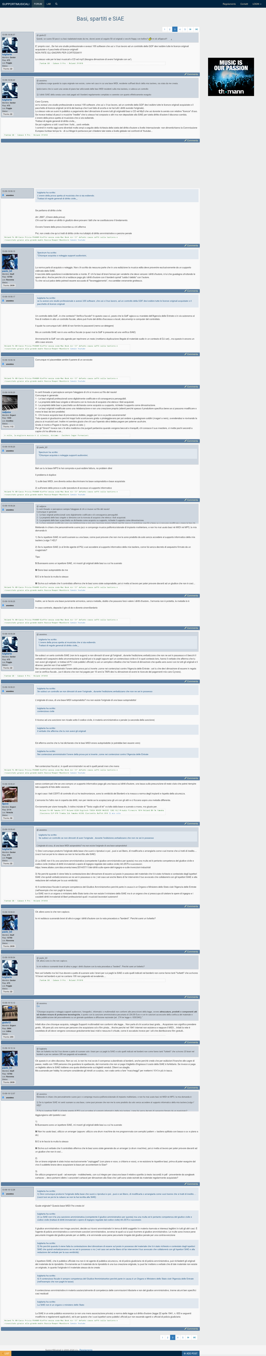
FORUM (38, 3)
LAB (49, 3)
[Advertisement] (95, 164)
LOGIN (256, 3)
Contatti (244, 3)
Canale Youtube (77, 240)
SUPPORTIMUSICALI (15, 4)
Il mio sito (115, 813)
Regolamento (229, 3)
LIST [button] (6, 1353)
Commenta (192, 74)
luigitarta (7, 54)
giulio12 (6, 1022)
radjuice (6, 412)
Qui (38, 1006)
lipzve (5, 803)
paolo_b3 (7, 271)
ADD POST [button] (191, 1353)
